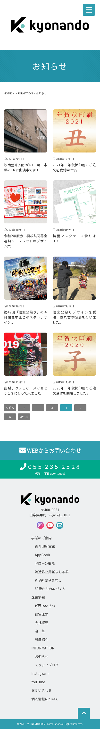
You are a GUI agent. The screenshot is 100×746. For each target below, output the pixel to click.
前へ (11, 408)
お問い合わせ (41, 690)
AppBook (42, 554)
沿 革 (40, 631)
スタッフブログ (46, 664)
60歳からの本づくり (50, 588)
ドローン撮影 (45, 563)
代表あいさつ (45, 605)
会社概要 (41, 622)
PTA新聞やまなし (48, 580)
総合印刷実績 (45, 546)
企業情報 (38, 597)
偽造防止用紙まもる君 (52, 571)
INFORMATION (42, 648)
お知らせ (41, 656)
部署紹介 (41, 639)
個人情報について (44, 698)
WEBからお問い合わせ (54, 450)
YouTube (38, 681)
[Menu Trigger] (89, 10)
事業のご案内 (41, 537)
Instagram (40, 673)
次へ (23, 417)
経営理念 (41, 614)
